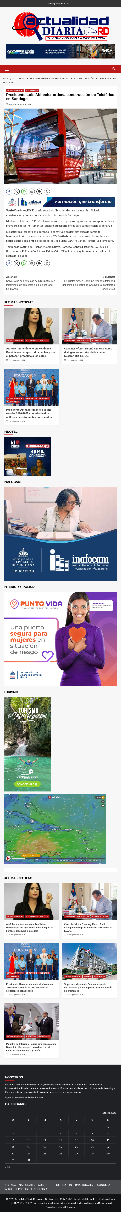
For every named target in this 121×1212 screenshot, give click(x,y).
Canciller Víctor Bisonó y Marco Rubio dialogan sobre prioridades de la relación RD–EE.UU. (88, 352)
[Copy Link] (47, 191)
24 (28, 1153)
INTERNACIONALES (81, 1184)
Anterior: (30, 283)
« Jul (7, 1167)
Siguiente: (88, 283)
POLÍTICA (44, 341)
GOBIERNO (70, 341)
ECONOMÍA (103, 1184)
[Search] (114, 68)
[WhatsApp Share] (24, 191)
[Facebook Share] (9, 191)
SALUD (8, 1188)
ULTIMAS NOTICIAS (15, 90)
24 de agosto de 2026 (17, 360)
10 (28, 1139)
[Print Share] (39, 191)
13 (76, 1139)
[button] (7, 69)
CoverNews (52, 1206)
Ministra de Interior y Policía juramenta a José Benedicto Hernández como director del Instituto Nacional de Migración (31, 1047)
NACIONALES (32, 90)
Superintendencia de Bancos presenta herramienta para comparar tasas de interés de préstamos (88, 987)
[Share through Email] (32, 191)
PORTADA (10, 1184)
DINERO (87, 976)
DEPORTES (21, 1188)
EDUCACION (31, 398)
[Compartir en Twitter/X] (17, 191)
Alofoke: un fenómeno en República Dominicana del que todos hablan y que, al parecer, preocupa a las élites (31, 352)
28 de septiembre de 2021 (20, 104)
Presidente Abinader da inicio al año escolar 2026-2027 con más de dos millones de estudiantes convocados (29, 413)
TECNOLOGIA (39, 1188)
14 (92, 1139)
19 (60, 1146)
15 (108, 1139)
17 (28, 1146)
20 (76, 1146)
